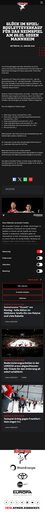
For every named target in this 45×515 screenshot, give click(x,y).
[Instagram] (11, 502)
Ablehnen (22, 298)
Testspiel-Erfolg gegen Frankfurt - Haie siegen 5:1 (22, 420)
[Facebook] (6, 502)
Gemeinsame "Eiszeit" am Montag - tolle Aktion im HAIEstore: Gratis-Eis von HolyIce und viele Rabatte (22, 311)
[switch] (40, 258)
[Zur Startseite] (22, 7)
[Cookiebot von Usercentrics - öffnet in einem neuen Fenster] (33, 215)
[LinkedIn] (27, 502)
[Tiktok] (38, 502)
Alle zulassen (22, 286)
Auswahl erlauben (22, 292)
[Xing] (22, 502)
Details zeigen (33, 279)
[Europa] (22, 493)
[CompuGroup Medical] (22, 484)
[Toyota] (22, 476)
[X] (17, 502)
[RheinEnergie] (22, 468)
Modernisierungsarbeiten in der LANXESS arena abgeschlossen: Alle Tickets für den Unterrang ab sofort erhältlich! (22, 367)
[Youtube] (32, 502)
